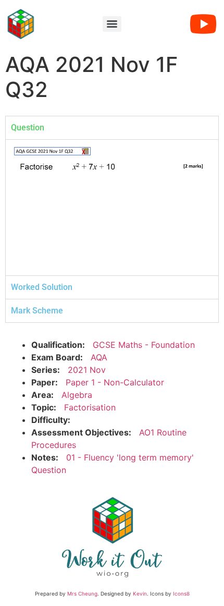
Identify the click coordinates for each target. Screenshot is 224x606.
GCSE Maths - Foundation (144, 345)
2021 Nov (87, 370)
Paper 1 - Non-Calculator (115, 382)
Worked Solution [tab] (41, 287)
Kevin (140, 593)
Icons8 (181, 593)
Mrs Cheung (82, 593)
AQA (99, 357)
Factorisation (90, 407)
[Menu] (112, 24)
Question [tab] (27, 127)
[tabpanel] (112, 207)
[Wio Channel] (203, 24)
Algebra (76, 395)
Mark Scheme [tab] (37, 311)
